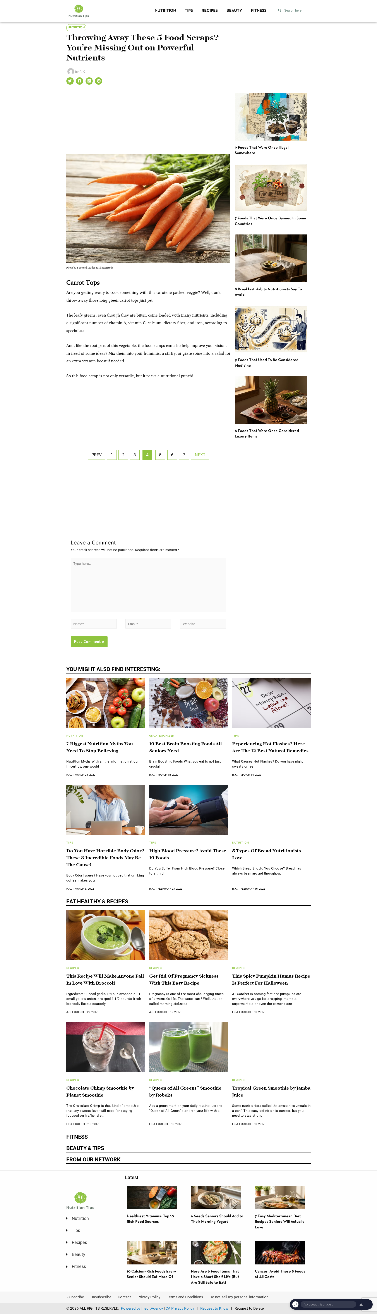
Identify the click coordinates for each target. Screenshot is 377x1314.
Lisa (235, 1012)
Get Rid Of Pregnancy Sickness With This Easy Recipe (183, 980)
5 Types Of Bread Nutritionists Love (266, 854)
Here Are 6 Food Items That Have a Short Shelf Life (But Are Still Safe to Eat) (215, 1277)
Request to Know (214, 1308)
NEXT (200, 454)
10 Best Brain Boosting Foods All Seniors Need (185, 748)
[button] (70, 81)
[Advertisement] (148, 121)
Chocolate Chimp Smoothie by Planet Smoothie (100, 1092)
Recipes (210, 11)
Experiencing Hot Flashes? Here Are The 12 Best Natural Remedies (270, 748)
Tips (189, 11)
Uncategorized (161, 735)
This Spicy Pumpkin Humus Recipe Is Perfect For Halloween (271, 980)
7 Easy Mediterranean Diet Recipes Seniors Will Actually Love (279, 1221)
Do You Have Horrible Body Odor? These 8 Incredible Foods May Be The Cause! (105, 858)
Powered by (142, 1308)
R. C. (69, 774)
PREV (96, 454)
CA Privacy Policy (180, 1308)
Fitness (258, 11)
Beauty (234, 11)
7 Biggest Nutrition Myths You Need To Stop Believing (99, 748)
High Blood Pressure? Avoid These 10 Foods (187, 854)
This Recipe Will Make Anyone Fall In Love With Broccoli (105, 980)
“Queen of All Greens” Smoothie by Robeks (185, 1092)
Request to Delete (249, 1308)
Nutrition (165, 11)
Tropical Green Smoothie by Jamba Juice (271, 1092)
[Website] (203, 624)
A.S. (68, 1012)
